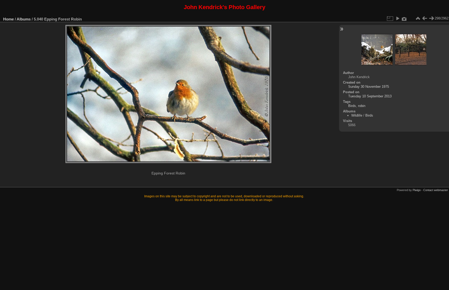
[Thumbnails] (417, 18)
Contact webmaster (435, 190)
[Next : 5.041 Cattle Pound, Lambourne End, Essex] (431, 18)
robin (361, 106)
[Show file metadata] (404, 18)
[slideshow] (397, 18)
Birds (352, 106)
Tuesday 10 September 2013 (370, 96)
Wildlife (356, 115)
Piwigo (417, 190)
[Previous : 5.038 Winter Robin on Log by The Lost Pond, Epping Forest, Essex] (424, 18)
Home (8, 19)
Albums (24, 19)
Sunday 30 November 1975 (368, 87)
